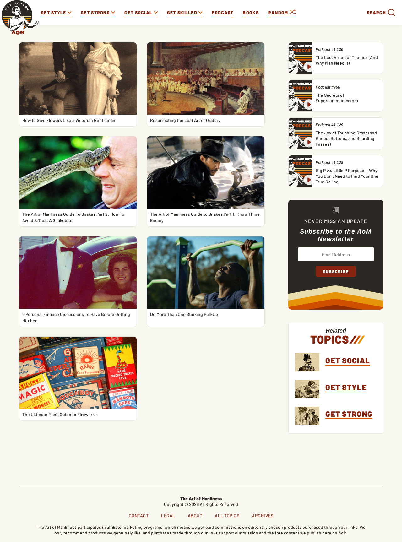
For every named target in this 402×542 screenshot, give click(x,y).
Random (279, 12)
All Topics (227, 515)
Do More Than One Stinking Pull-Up (184, 314)
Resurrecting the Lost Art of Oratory (185, 120)
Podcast (222, 12)
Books (251, 12)
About (195, 515)
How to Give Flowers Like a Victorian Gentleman (68, 120)
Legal (168, 515)
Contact (139, 515)
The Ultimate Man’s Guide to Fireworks (59, 414)
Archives (262, 515)
